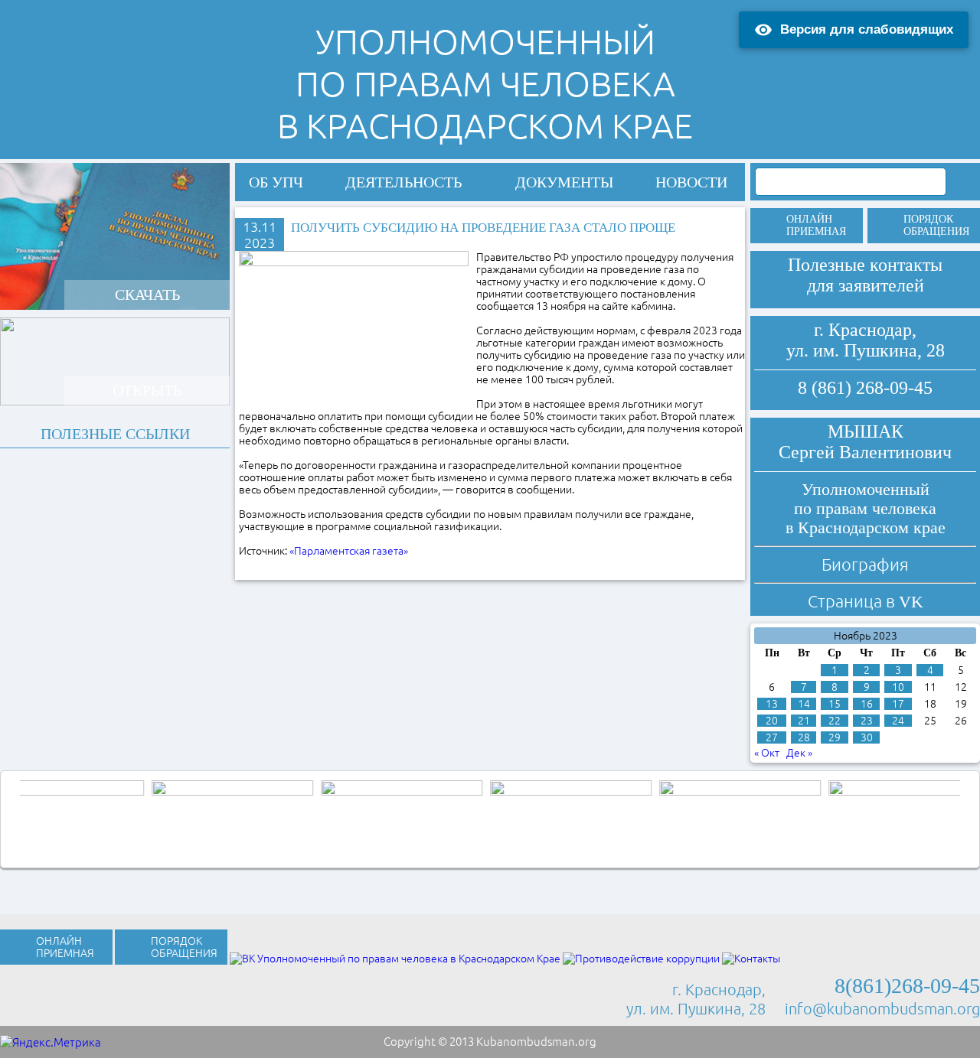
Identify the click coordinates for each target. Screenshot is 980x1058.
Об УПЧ (276, 182)
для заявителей (865, 285)
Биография (865, 564)
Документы (564, 182)
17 (898, 704)
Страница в (865, 600)
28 (804, 737)
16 (867, 704)
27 (772, 737)
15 (834, 704)
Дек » (799, 753)
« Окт (766, 753)
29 (834, 737)
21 (804, 721)
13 (772, 704)
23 (867, 721)
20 (772, 721)
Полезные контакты (865, 265)
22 (834, 721)
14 (804, 704)
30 (867, 737)
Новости (691, 182)
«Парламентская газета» (348, 551)
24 (898, 721)
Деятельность (403, 182)
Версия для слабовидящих (866, 29)
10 (898, 687)
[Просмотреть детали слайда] (113, 818)
